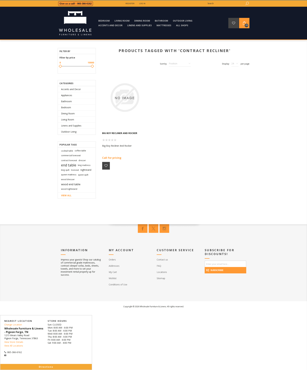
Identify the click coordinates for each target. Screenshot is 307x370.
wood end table (70, 184)
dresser (82, 160)
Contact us (162, 259)
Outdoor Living (68, 131)
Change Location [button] (13, 324)
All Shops (182, 25)
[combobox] (225, 3)
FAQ (159, 265)
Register (130, 3)
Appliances (66, 95)
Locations (162, 272)
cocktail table (67, 150)
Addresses (114, 265)
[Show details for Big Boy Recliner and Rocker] (124, 97)
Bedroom (66, 107)
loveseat (75, 170)
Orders (112, 259)
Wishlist (113, 278)
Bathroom (66, 101)
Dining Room (68, 113)
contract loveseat (69, 160)
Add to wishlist (106, 166)
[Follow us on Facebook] (142, 228)
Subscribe (216, 270)
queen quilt (83, 174)
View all (66, 195)
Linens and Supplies (71, 125)
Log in (142, 3)
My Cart (113, 272)
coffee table (80, 150)
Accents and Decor (71, 89)
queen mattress (68, 174)
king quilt (65, 170)
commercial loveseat (71, 155)
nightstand (85, 169)
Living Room (67, 119)
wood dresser (68, 179)
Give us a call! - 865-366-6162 (75, 3)
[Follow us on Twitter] (153, 228)
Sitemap (161, 278)
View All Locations (13, 345)
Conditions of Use (118, 284)
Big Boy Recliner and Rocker (119, 133)
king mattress (84, 165)
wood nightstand (69, 189)
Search (247, 3)
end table (68, 165)
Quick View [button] (126, 122)
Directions (46, 367)
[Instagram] (164, 228)
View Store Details (13, 341)
